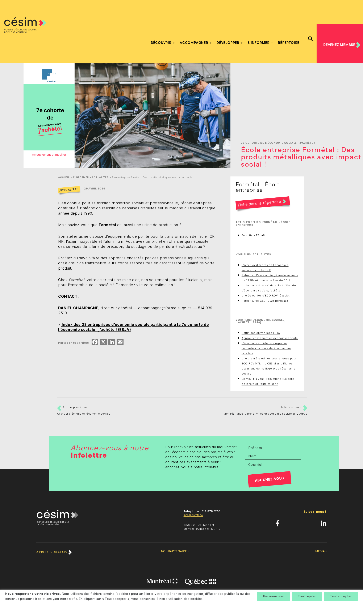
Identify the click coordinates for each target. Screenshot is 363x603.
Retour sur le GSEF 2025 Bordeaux (265, 300)
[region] (181, 596)
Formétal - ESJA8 (253, 235)
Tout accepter (341, 596)
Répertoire (288, 42)
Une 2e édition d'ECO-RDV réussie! (266, 295)
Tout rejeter (307, 596)
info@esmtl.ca (193, 515)
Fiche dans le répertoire (259, 203)
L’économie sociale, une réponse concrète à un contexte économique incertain (266, 348)
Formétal (107, 225)
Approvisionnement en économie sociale (270, 338)
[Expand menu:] (174, 43)
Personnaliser (273, 596)
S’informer (259, 42)
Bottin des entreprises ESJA (261, 332)
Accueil (63, 177)
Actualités (100, 177)
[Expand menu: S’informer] (272, 43)
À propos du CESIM (52, 552)
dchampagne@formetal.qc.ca (165, 308)
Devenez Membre (339, 44)
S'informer (80, 177)
